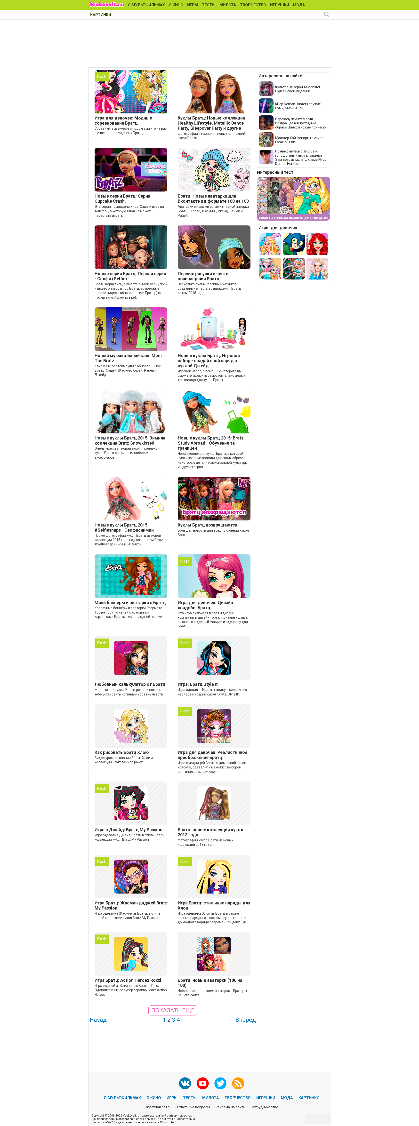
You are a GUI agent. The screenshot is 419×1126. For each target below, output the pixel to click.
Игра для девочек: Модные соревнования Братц (123, 120)
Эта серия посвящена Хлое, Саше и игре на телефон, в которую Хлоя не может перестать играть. (129, 211)
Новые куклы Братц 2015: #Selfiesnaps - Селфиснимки (124, 527)
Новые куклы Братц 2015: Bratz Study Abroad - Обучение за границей (211, 443)
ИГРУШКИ (279, 5)
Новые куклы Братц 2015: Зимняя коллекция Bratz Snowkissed (130, 440)
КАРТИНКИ (100, 14)
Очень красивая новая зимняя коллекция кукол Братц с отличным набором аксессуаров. (128, 453)
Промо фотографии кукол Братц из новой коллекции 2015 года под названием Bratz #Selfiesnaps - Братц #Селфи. (129, 540)
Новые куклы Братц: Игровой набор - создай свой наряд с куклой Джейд (209, 360)
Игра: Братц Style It (198, 684)
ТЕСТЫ (209, 5)
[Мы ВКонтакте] (185, 1083)
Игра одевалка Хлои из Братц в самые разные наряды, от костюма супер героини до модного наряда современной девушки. (212, 917)
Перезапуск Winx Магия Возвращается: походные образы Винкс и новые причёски (301, 123)
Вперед (245, 1019)
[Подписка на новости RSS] (238, 1083)
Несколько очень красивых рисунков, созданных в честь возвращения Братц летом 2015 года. (209, 288)
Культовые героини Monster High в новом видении (297, 89)
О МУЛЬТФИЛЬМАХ (146, 5)
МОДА (299, 5)
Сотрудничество (264, 1107)
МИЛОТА (227, 5)
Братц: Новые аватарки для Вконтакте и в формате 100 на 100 (213, 198)
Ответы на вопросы (193, 1107)
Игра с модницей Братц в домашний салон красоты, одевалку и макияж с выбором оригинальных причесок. (212, 767)
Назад (98, 1019)
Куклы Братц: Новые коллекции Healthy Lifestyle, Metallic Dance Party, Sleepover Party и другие (211, 123)
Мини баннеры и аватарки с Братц (130, 602)
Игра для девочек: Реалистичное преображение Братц (212, 755)
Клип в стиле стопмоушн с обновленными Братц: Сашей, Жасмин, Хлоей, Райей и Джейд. (128, 370)
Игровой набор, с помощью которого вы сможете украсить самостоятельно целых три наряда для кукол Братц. (211, 375)
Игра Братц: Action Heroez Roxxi (128, 980)
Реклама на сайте (230, 1107)
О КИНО (176, 5)
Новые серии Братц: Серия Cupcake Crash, (122, 198)
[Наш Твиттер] (220, 1083)
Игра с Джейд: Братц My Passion (128, 829)
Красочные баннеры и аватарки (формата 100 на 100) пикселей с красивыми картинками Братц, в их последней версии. (129, 612)
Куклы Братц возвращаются (207, 524)
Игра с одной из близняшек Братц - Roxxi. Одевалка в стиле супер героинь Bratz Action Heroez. (131, 990)
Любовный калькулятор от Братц (130, 684)
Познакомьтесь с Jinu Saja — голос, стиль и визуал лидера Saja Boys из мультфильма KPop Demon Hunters (300, 157)
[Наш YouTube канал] (203, 1083)
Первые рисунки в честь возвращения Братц (203, 276)
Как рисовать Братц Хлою (122, 752)
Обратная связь (158, 1107)
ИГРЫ (192, 5)
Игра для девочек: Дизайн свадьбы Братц (205, 605)
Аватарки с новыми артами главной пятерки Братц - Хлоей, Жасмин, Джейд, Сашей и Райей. (213, 211)
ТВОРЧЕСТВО (253, 5)
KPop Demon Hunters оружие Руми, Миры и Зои (298, 106)
